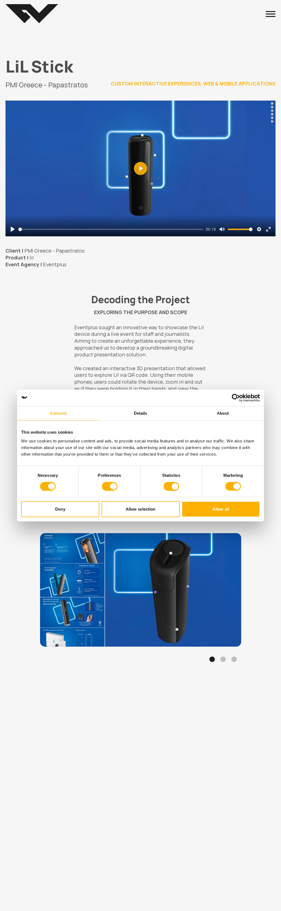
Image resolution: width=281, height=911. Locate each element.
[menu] (271, 13)
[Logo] (31, 13)
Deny (60, 509)
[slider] (111, 229)
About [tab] (223, 413)
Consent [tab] (58, 413)
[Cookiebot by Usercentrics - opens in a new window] (236, 398)
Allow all (220, 509)
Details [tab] (140, 413)
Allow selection (141, 509)
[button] (212, 659)
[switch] (109, 486)
